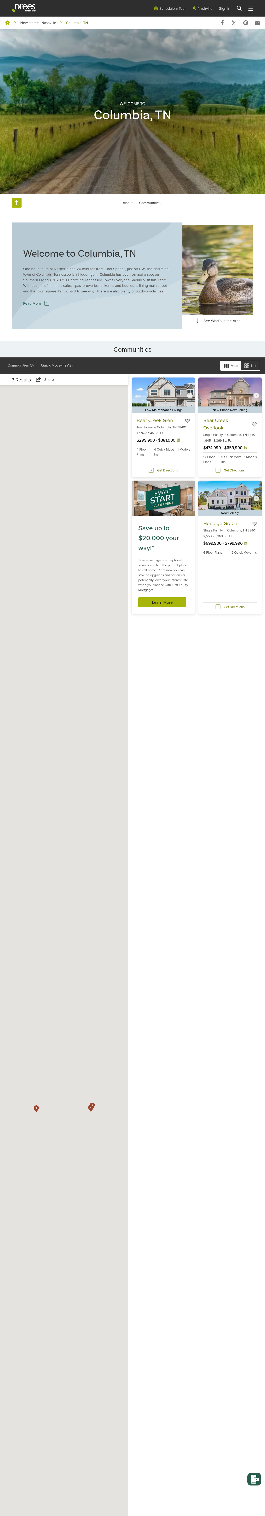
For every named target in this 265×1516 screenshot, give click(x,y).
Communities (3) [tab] (20, 365)
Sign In (224, 8)
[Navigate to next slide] (190, 395)
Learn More (162, 602)
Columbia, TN (77, 22)
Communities (149, 202)
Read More (32, 303)
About (127, 202)
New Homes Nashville (38, 22)
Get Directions (167, 470)
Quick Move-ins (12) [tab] (56, 365)
